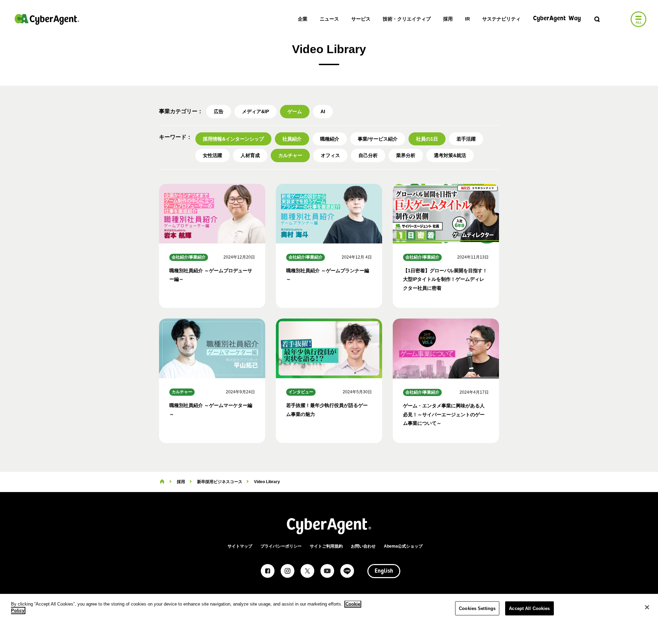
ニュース (329, 19)
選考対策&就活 (450, 155)
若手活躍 (466, 139)
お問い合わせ (363, 546)
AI (322, 111)
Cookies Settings (477, 608)
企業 (302, 19)
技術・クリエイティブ (407, 19)
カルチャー (290, 155)
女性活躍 (212, 155)
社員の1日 (427, 139)
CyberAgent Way (557, 18)
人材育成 (250, 155)
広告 (218, 111)
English (384, 571)
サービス (360, 19)
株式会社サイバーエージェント (47, 19)
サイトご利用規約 (326, 546)
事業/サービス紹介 (378, 139)
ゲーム (295, 111)
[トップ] (162, 481)
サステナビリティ (501, 19)
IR (467, 19)
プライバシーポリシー (281, 546)
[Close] (647, 607)
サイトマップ (240, 546)
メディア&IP (255, 111)
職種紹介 (329, 139)
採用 (448, 19)
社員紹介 (292, 139)
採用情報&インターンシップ (233, 139)
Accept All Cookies (529, 608)
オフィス (330, 155)
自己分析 (368, 155)
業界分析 (405, 155)
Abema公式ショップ (403, 546)
